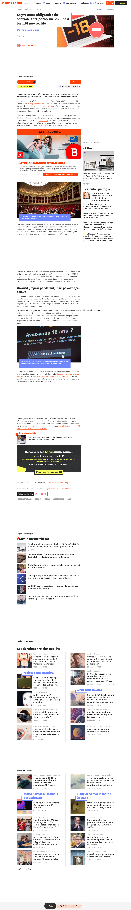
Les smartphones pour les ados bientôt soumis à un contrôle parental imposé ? (53, 597)
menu (27, 3)
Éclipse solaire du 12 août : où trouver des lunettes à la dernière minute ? (46, 714)
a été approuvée (44, 106)
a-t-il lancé (43, 120)
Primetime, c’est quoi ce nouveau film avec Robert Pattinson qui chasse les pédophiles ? (99, 660)
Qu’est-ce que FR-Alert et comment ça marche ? (99, 730)
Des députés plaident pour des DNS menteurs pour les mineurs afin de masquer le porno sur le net (54, 576)
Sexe (69, 499)
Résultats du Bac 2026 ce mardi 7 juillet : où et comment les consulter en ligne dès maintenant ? (46, 823)
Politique (110, 9)
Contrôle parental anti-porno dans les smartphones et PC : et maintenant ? (54, 566)
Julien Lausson (27, 46)
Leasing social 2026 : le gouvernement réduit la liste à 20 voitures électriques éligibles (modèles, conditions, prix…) (44, 781)
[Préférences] (112, 3)
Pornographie (58, 499)
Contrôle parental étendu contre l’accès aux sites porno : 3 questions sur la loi (50, 438)
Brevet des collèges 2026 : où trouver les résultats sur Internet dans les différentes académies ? (46, 840)
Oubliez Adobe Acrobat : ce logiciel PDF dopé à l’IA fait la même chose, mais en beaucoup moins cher (54, 545)
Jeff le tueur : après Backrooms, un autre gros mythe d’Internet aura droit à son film (46, 698)
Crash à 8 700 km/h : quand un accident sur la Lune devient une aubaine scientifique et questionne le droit (100, 698)
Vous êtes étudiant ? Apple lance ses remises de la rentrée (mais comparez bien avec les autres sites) (46, 681)
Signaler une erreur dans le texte (58, 489)
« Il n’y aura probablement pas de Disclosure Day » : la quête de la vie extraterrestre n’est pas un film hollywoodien (100, 781)
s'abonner (122, 3)
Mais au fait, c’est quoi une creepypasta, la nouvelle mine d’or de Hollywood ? (100, 805)
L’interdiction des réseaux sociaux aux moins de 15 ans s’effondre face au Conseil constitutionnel (102, 197)
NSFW (47, 499)
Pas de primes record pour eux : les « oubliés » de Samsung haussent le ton (46, 856)
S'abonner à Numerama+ (47, 472)
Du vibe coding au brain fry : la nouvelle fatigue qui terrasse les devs (100, 714)
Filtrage (38, 499)
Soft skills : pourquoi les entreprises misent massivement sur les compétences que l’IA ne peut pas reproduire (99, 677)
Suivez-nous (75, 82)
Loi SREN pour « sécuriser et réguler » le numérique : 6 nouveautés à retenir (53, 587)
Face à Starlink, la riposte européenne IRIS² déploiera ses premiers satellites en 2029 (97, 206)
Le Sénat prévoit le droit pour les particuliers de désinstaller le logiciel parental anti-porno (51, 555)
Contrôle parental (25, 499)
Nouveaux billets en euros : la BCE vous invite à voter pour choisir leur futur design (98, 215)
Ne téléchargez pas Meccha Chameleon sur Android (100, 855)
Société (101, 9)
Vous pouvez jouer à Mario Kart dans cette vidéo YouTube (46, 805)
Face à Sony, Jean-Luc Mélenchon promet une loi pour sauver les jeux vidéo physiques (100, 840)
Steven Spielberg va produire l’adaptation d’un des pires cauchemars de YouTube (100, 823)
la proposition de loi (36, 103)
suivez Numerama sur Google (57, 482)
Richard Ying (32, 219)
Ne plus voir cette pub (25, 77)
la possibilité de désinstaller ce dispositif (54, 376)
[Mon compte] (108, 3)
